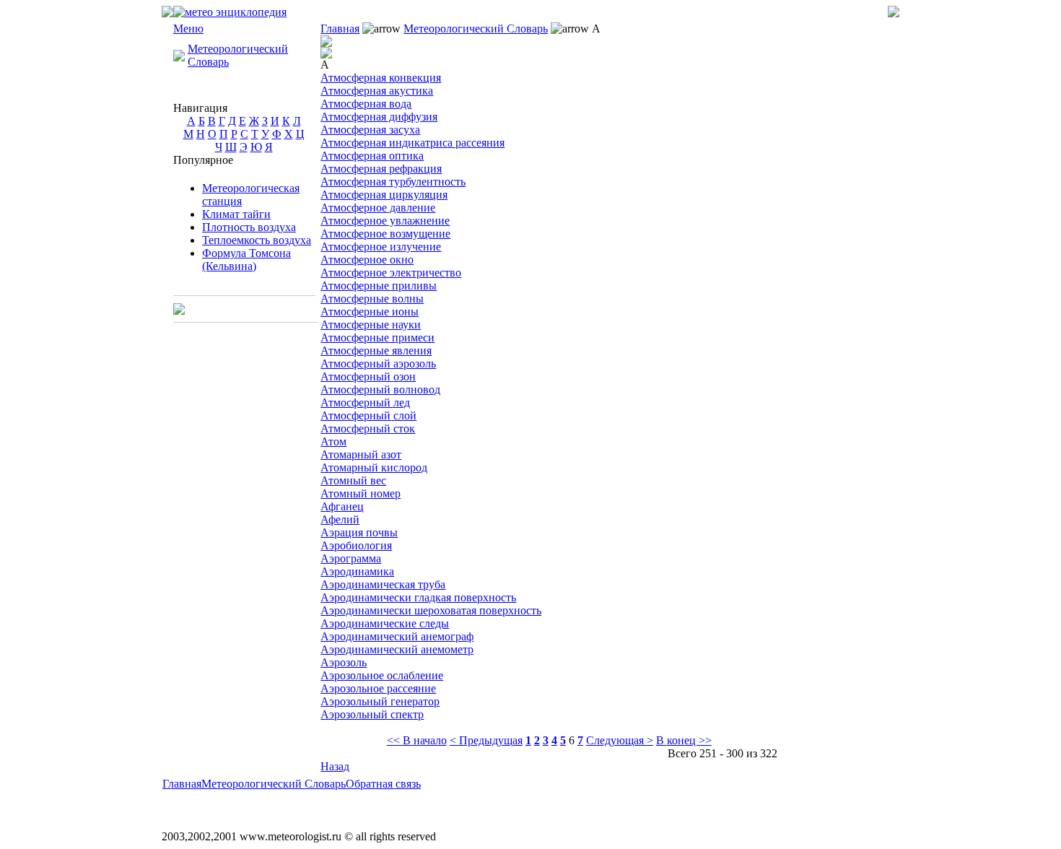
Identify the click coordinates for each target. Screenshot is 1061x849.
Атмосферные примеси (377, 337)
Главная (339, 28)
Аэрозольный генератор (380, 701)
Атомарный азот (360, 454)
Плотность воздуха (249, 227)
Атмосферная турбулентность (393, 181)
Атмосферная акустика (376, 90)
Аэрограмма (350, 558)
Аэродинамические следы (384, 623)
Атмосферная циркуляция (383, 194)
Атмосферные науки (370, 324)
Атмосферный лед (365, 402)
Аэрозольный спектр (372, 714)
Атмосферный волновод (380, 389)
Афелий (339, 519)
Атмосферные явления (376, 350)
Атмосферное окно (367, 259)
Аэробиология (356, 545)
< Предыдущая (486, 740)
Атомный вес (353, 480)
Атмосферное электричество (390, 272)
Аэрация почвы (359, 532)
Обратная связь (383, 784)
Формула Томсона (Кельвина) (246, 259)
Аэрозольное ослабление (381, 675)
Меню (188, 28)
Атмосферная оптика (372, 155)
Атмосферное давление (377, 207)
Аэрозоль (343, 662)
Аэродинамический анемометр (396, 649)
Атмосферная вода (365, 103)
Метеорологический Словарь (475, 28)
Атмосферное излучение (380, 246)
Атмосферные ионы (369, 311)
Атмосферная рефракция (381, 168)
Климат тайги (236, 214)
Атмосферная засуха (370, 129)
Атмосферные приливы (378, 285)
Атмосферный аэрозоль (378, 363)
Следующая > (619, 740)
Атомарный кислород (373, 467)
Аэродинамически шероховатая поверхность (430, 610)
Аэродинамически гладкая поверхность (418, 597)
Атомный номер (360, 493)
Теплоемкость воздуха (256, 240)
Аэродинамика (357, 571)
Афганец (342, 506)
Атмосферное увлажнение (385, 220)
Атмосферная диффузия (378, 116)
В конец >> (684, 740)
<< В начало (417, 740)
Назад (334, 766)
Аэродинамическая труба (382, 584)
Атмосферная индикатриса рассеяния (412, 142)
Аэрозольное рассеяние (378, 688)
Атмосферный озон (368, 376)
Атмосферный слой (368, 415)
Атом (333, 441)
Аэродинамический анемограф (396, 636)
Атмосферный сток (367, 428)
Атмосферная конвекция (380, 77)
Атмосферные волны (372, 298)
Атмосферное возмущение (385, 233)
